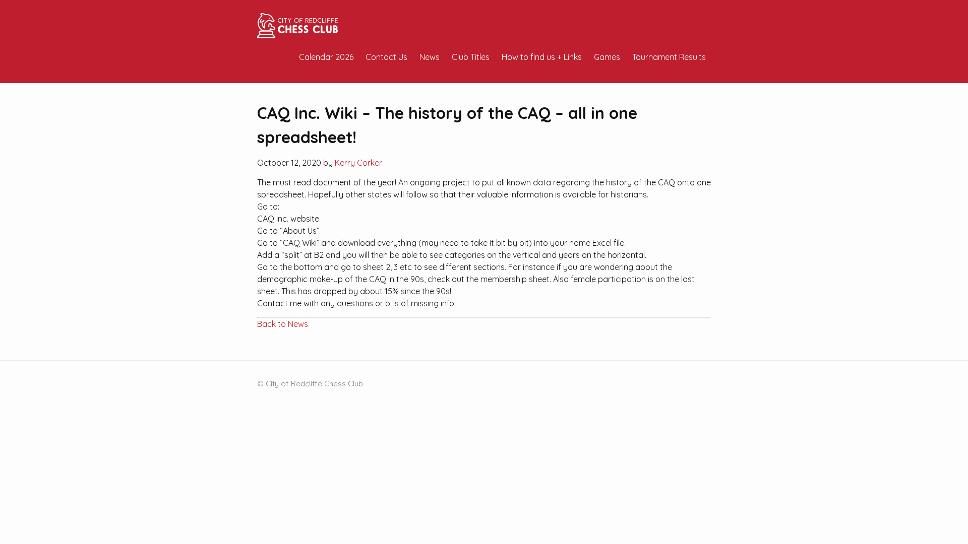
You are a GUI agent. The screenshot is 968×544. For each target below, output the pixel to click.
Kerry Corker (358, 163)
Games (607, 57)
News (429, 57)
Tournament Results (669, 57)
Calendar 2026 (326, 57)
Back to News (282, 324)
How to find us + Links (542, 57)
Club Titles (471, 57)
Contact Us (386, 57)
